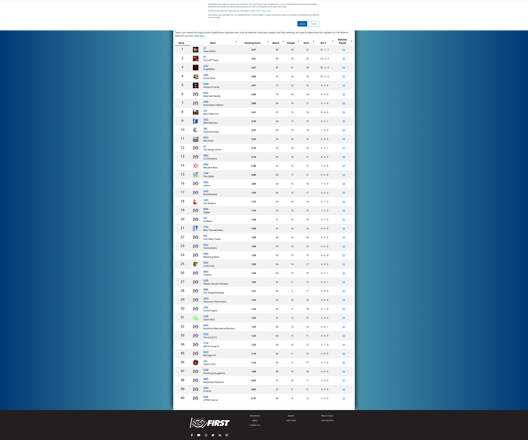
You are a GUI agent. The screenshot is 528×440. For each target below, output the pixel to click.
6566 (205, 253)
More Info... (199, 35)
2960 (205, 101)
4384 (205, 164)
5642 (205, 325)
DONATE (291, 416)
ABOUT (255, 420)
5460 (205, 74)
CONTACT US (255, 425)
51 (204, 146)
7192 (205, 226)
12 (343, 49)
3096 (205, 289)
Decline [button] (314, 24)
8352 (205, 262)
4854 (205, 271)
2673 (205, 298)
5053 (205, 182)
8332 (205, 92)
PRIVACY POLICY (327, 416)
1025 (205, 119)
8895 (205, 378)
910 (205, 235)
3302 (205, 307)
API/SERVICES (255, 416)
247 (205, 217)
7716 (205, 343)
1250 (205, 316)
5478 (205, 369)
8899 (205, 208)
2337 (205, 65)
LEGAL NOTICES (327, 420)
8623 (205, 351)
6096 (205, 396)
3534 (205, 83)
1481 (205, 200)
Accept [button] (302, 24)
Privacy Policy (263, 10)
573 (205, 110)
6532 (205, 244)
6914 (205, 137)
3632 (205, 387)
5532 (205, 334)
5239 (205, 280)
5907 (205, 155)
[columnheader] (182, 41)
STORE (291, 420)
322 (205, 360)
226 (205, 128)
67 (204, 56)
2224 (205, 191)
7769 (205, 173)
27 (204, 48)
